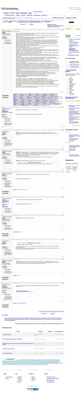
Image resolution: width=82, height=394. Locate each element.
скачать (52, 319)
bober (14, 95)
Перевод (35, 386)
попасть (31, 363)
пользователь (15, 363)
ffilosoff (35, 96)
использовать (11, 362)
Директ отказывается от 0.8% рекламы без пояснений (74, 139)
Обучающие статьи (22, 21)
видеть (26, 318)
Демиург (71, 85)
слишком (16, 364)
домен (43, 318)
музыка (6, 319)
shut (57, 101)
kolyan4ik (28, 98)
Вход (7, 378)
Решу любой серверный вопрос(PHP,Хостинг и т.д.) (24, 291)
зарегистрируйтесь (77, 9)
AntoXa (30, 94)
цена (41, 364)
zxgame (36, 104)
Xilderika (56, 103)
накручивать (40, 362)
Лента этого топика (58, 17)
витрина (16, 360)
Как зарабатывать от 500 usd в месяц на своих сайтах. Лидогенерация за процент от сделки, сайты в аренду (74, 113)
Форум (12, 13)
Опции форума (37, 15)
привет (34, 363)
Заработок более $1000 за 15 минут (8, 348)
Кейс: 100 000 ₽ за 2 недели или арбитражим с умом (50, 323)
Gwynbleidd (30, 97)
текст (5, 320)
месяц (35, 362)
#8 (63, 239)
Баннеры (68, 28)
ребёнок (51, 363)
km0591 (21, 98)
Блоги (18, 13)
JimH (52, 97)
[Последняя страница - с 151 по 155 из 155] (39, 22)
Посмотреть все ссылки (73, 55)
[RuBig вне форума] (5, 37)
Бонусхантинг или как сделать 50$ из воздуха (26, 323)
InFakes (45, 97)
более (15, 318)
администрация (53, 359)
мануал (32, 362)
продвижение (45, 363)
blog (20, 359)
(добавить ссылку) (78, 35)
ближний (10, 360)
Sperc (30, 102)
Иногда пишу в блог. (19, 178)
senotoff (43, 101)
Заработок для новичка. (6, 334)
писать (22, 319)
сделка (61, 363)
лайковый (22, 362)
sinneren (14, 102)
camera (23, 359)
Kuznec (42, 98)
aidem (44, 93)
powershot (38, 359)
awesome (45, 94)
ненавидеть (46, 362)
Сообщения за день (9, 15)
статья (60, 319)
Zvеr (30, 104)
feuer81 (28, 96)
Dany (51, 95)
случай (56, 319)
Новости (34, 378)
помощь (20, 363)
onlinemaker (15, 99)
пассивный (5, 363)
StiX (51, 102)
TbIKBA (71, 86)
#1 (63, 29)
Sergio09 (50, 101)
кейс (16, 362)
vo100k (14, 103)
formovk (42, 96)
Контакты (20, 380)
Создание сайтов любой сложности (21, 290)
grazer (70, 77)
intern (70, 88)
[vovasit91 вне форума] (5, 291)
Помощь (20, 378)
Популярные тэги (10, 359)
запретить (43, 360)
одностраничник (16, 319)
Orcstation (24, 99)
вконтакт (21, 360)
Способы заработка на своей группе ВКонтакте (74, 122)
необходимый (52, 362)
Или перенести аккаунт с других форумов (71, 98)
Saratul (28, 101)
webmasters (46, 359)
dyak (14, 96)
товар (28, 364)
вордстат (36, 318)
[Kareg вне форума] (5, 178)
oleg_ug (71, 79)
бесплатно (4, 360)
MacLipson (57, 98)
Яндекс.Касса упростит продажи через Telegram (74, 155)
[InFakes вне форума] (5, 138)
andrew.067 (22, 94)
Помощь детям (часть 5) (74, 64)
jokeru (14, 98)
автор (11, 318)
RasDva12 (29, 100)
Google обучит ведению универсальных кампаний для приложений (74, 146)
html (32, 359)
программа (33, 319)
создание (21, 364)
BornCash (33, 68)
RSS (79, 15)
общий (57, 362)
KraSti (36, 98)
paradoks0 (38, 99)
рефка (41, 319)
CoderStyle (30, 95)
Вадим (70, 92)
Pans (31, 99)
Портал (6, 13)
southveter (22, 102)
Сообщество (29, 15)
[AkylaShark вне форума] (5, 116)
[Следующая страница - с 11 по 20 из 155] (32, 22)
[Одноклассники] (11, 22)
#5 (63, 171)
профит (38, 319)
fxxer (49, 96)
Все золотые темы (76, 125)
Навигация (44, 15)
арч (55, 104)
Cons (37, 95)
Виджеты (24, 13)
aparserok (37, 94)
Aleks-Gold (51, 93)
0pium (70, 82)
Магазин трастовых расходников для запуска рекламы (74, 45)
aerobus (36, 93)
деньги (40, 318)
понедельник (26, 363)
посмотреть (27, 319)
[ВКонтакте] (10, 22)
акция (58, 359)
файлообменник (11, 320)
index (34, 359)
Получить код (67, 172)
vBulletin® (30, 386)
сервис (12, 364)
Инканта (14, 105)
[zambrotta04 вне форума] (5, 205)
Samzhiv (21, 101)
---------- (17, 359)
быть (23, 318)
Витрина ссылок (68, 35)
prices (42, 359)
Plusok (45, 99)
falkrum (20, 96)
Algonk (14, 94)
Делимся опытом (13, 21)
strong (5, 318)
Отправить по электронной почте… (55, 25)
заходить (59, 318)
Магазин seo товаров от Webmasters (74, 62)
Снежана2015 (35, 105)
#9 (63, 258)
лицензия (27, 362)
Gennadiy (21, 97)
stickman (44, 102)
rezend (53, 100)
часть (43, 364)
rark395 (22, 100)
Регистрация (9, 376)
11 (28, 22)
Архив (19, 381)
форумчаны (36, 364)
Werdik (43, 103)
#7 (63, 215)
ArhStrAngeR (72, 83)
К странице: (23, 24)
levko (49, 98)
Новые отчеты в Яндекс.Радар (72, 150)
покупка (10, 363)
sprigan (36, 102)
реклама (55, 363)
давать (28, 360)
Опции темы (47, 21)
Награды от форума (75, 66)
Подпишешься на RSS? (26, 178)
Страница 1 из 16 (21, 22)
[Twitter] (8, 22)
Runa (14, 101)
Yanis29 (14, 104)
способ (25, 364)
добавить (38, 360)
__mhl (49, 104)
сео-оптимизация (6, 364)
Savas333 (35, 101)
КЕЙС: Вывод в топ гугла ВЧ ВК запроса (74, 106)
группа (24, 360)
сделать (48, 319)
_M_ (43, 104)
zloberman (71, 89)
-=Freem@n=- (15, 93)
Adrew (30, 93)
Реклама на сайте (51, 376)
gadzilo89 (56, 96)
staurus (71, 80)
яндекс (46, 364)
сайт (45, 319)
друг (46, 318)
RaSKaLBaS (38, 100)
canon (26, 359)
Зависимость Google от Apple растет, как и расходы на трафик (75, 135)
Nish (70, 91)
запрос (49, 318)
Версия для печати (51, 24)
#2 (63, 107)
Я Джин (43, 105)
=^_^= (23, 93)
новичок (10, 319)
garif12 (14, 97)
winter (50, 103)
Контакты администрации (53, 378)
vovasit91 (28, 103)
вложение (30, 318)
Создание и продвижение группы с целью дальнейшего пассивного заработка (74, 118)
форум (31, 364)
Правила (23, 15)
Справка (18, 15)
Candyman (22, 95)
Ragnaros (15, 100)
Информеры (69, 160)
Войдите (70, 9)
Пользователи (50, 380)
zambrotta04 (22, 104)
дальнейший (33, 360)
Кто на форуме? (50, 381)
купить (18, 362)
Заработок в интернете (34, 21)
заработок (54, 318)
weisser (36, 103)
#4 (63, 149)
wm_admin (71, 94)
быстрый (19, 318)
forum (29, 359)
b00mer (52, 94)
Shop (30, 13)
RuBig (21, 189)
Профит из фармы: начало (7, 353)
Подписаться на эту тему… (53, 26)
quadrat (52, 99)
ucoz (9, 318)
